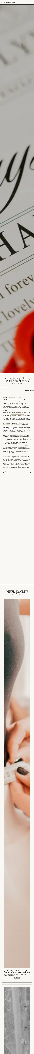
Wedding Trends (29, 390)
